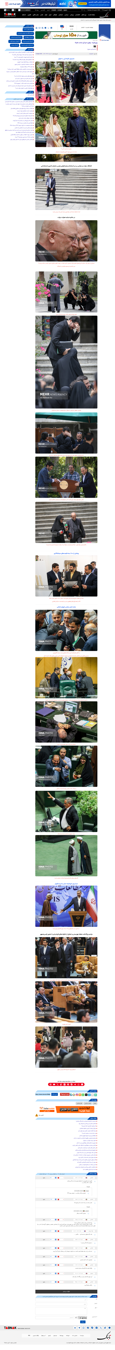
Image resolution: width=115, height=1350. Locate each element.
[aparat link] (50, 1084)
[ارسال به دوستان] (92, 1095)
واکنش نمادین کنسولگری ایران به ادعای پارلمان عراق (21, 139)
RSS (29, 1335)
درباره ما (82, 1335)
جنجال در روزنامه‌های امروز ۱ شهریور (25, 62)
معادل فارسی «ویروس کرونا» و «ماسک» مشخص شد (84, 1155)
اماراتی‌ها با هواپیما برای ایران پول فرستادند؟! (23, 116)
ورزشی (72, 15)
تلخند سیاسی (88, 1103)
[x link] (57, 1084)
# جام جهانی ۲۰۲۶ (28, 29)
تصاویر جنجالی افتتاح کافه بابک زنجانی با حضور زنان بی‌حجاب (19, 81)
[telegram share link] (89, 1095)
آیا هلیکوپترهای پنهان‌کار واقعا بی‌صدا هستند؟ (23, 59)
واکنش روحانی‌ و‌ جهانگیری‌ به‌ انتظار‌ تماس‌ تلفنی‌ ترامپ (84, 1145)
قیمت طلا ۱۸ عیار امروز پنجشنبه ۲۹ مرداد (24, 137)
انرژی (50, 15)
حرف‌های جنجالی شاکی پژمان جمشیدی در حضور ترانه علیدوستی (19, 102)
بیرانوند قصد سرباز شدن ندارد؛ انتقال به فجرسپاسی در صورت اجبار (20, 73)
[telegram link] (75, 1084)
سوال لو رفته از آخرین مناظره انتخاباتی (88, 1128)
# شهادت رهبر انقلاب (14, 41)
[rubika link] (82, 1084)
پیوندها (37, 10)
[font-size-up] (51, 28)
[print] (36, 28)
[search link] (19, 10)
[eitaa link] (61, 1084)
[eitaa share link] (80, 1095)
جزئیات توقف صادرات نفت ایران (26, 118)
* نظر (96, 1308)
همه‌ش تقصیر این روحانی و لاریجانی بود (87, 1124)
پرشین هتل (30, 95)
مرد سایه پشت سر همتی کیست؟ (89, 1133)
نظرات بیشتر (66, 1292)
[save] (42, 28)
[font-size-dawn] (45, 28)
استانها (24, 15)
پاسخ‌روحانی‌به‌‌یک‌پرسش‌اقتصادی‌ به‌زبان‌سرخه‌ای (85, 1150)
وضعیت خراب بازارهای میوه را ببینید (25, 111)
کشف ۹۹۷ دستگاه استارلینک (26, 67)
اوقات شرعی (36, 1335)
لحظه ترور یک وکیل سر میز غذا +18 (25, 123)
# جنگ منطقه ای (29, 37)
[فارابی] (66, 35)
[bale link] (71, 1084)
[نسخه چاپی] (95, 1095)
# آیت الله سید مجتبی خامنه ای (25, 33)
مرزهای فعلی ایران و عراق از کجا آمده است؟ (23, 76)
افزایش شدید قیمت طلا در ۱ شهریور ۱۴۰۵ (23, 83)
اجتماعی (61, 15)
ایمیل (96, 1303)
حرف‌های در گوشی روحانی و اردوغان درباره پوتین (85, 1167)
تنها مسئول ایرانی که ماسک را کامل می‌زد (87, 1157)
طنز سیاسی (79, 1103)
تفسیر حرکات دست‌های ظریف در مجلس (87, 1165)
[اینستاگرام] (76, 1094)
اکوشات (60, 10)
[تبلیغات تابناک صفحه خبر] (105, 33)
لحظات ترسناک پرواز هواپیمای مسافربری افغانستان (22, 108)
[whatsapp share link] (83, 1095)
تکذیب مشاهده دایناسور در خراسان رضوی (24, 64)
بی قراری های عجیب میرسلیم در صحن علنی (87, 1148)
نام (96, 1299)
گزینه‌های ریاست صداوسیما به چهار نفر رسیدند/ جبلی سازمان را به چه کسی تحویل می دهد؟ (20, 105)
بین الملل (83, 15)
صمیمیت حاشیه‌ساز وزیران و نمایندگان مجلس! (86, 1121)
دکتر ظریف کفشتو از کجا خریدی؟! (89, 1126)
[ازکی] (84, 3)
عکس (41, 15)
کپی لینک (54, 1094)
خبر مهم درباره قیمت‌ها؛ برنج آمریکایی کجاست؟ (22, 55)
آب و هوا (43, 1335)
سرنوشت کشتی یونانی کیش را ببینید (25, 113)
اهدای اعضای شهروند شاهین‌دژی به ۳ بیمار (23, 57)
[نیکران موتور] (66, 158)
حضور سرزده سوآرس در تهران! (89, 1140)
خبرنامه (67, 1335)
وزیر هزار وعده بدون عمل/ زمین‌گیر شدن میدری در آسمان (20, 86)
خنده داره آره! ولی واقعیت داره (89, 1169)
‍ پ (48, 27)
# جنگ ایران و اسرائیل (16, 37)
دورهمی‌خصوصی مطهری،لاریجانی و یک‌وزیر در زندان (85, 1138)
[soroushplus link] (68, 1084)
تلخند (82, 28)
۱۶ (62, 29)
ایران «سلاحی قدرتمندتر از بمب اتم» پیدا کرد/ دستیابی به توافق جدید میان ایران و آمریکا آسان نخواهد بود (19, 131)
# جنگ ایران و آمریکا (28, 41)
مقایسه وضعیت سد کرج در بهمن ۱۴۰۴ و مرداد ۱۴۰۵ (21, 125)
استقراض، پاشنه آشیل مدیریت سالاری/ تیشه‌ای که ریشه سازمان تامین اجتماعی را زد (88, 20)
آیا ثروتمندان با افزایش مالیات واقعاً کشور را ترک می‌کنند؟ (20, 69)
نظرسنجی (43, 10)
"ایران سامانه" (7, 1343)
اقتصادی (77, 15)
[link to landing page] (104, 15)
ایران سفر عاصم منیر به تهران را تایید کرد (24, 78)
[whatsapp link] (78, 1084)
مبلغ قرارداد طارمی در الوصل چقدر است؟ (24, 88)
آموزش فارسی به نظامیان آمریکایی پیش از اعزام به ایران (21, 52)
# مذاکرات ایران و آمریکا (27, 45)
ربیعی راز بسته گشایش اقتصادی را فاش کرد (86, 1162)
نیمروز (65, 10)
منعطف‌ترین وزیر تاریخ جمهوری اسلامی (87, 1136)
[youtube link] (54, 1084)
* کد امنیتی (94, 1317)
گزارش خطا (41, 1115)
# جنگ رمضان (14, 45)
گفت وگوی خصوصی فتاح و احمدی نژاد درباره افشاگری (84, 1160)
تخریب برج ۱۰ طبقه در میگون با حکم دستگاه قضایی (22, 135)
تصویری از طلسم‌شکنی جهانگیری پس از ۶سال (86, 1143)
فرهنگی (55, 15)
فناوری (29, 15)
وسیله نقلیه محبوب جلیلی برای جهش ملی (87, 1131)
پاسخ (44, 1177)
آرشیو (48, 10)
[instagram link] (64, 1084)
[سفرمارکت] (66, 1109)
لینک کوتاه (66, 1094)
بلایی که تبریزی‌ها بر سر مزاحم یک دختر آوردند (23, 120)
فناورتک (54, 10)
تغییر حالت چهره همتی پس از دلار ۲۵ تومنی (86, 1152)
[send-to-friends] (39, 28)
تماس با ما (74, 1335)
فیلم (46, 15)
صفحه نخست (91, 15)
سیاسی (66, 15)
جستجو (55, 1335)
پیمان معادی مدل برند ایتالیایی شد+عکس (24, 128)
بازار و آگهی (36, 15)
